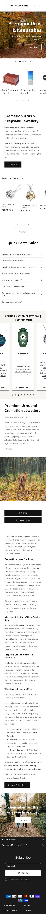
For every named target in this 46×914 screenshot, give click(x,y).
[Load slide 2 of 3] (23, 61)
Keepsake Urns (23, 520)
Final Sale (27, 910)
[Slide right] (28, 101)
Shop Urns (13, 164)
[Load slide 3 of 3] (26, 61)
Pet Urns (23, 512)
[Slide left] (17, 101)
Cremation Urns (9, 906)
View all (23, 232)
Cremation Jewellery (10, 910)
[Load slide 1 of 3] (19, 61)
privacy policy (23, 879)
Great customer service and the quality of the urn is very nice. (23, 370)
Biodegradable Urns (28, 91)
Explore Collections (17, 785)
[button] (5, 6)
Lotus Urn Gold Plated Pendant (29, 206)
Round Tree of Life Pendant (8, 206)
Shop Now (33, 47)
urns (18, 553)
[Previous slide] (15, 61)
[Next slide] (30, 61)
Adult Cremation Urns (10, 91)
